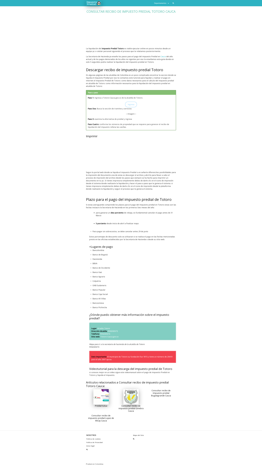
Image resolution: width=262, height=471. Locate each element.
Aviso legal (90, 446)
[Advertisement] (131, 32)
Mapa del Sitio (138, 435)
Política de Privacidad (94, 442)
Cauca (163, 56)
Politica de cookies (93, 439)
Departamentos (160, 3)
